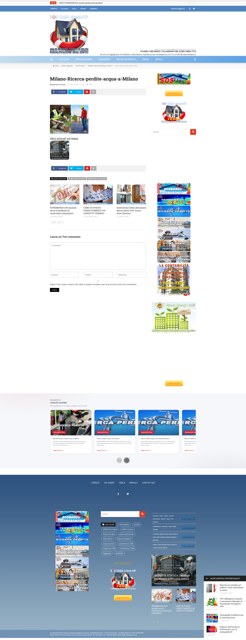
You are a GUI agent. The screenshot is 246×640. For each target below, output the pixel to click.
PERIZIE (145, 59)
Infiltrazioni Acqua (110, 529)
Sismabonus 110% (127, 548)
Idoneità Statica (168, 565)
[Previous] (153, 621)
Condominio (104, 59)
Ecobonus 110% (109, 548)
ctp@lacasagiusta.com (129, 635)
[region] (123, 432)
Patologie (64, 59)
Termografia (124, 524)
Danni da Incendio (127, 534)
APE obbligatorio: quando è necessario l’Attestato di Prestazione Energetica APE (231, 602)
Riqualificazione (83, 59)
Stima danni (107, 539)
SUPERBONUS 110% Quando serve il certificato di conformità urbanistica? (63, 210)
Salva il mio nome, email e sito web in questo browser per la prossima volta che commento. (93, 284)
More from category (97, 179)
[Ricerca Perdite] (174, 211)
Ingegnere (107, 553)
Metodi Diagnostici (126, 59)
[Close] (206, 578)
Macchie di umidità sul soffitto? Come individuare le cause (231, 587)
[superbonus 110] (174, 78)
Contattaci (93, 9)
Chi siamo (64, 9)
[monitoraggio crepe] (174, 222)
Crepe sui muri (108, 543)
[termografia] (174, 199)
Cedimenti (158, 565)
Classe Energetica (124, 539)
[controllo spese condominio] (174, 279)
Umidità (137, 524)
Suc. (59, 222)
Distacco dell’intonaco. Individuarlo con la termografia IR (230, 629)
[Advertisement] (146, 31)
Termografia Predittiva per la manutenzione (231, 616)
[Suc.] (158, 621)
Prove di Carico (178, 568)
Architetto (119, 553)
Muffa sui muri (127, 529)
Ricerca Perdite (109, 534)
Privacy (83, 9)
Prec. (54, 222)
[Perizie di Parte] (174, 234)
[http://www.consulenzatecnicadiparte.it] (104, 633)
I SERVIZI (53, 9)
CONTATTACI (173, 93)
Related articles (58, 179)
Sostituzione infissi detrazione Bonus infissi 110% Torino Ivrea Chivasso (131, 210)
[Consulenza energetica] (174, 317)
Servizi (158, 59)
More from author (77, 179)
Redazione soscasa (58, 84)
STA (116, 633)
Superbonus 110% (126, 543)
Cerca (74, 9)
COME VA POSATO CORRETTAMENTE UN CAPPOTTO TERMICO (94, 210)
